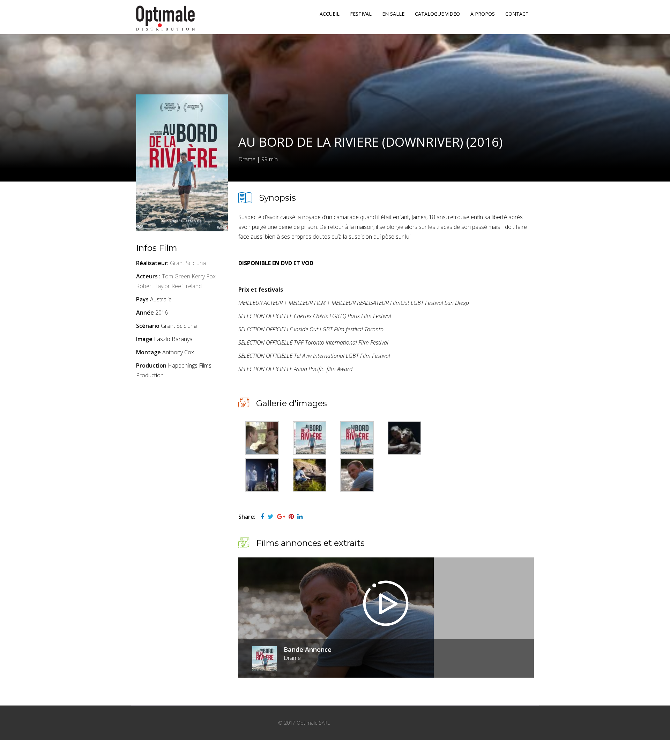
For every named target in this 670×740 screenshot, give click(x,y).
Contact (517, 13)
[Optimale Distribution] (165, 18)
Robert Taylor (153, 286)
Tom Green (176, 276)
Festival (361, 13)
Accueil (330, 13)
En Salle (393, 13)
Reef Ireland (186, 286)
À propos (482, 13)
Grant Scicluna (188, 263)
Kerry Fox (204, 276)
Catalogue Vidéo (437, 13)
